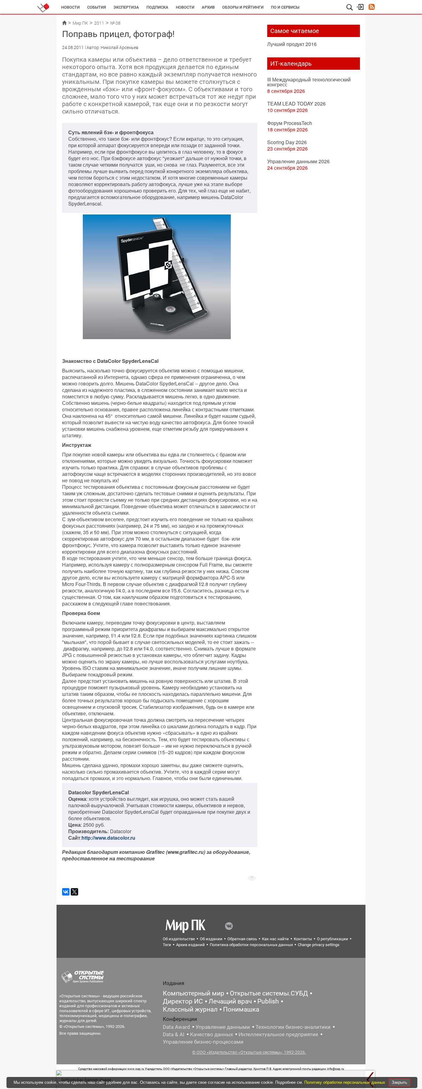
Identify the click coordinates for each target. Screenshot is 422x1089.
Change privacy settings (319, 944)
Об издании (211, 939)
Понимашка (241, 1009)
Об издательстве (179, 939)
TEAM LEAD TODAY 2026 (296, 103)
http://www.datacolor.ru (108, 837)
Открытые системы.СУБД (269, 993)
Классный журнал (190, 1009)
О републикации (332, 939)
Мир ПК (80, 23)
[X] (74, 892)
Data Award (176, 1027)
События (96, 7)
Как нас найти (275, 939)
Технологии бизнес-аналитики (293, 1027)
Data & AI (173, 1034)
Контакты (303, 939)
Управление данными (223, 1027)
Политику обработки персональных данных (345, 1082)
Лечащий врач (230, 1001)
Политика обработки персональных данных (251, 944)
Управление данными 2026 (298, 161)
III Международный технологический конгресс (309, 82)
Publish (268, 1001)
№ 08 (115, 23)
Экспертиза (126, 7)
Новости (70, 7)
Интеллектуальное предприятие (278, 1034)
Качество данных (211, 1034)
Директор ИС (183, 1001)
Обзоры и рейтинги (243, 7)
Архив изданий (190, 944)
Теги (167, 944)
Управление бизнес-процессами (203, 1042)
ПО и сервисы (285, 7)
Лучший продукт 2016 (292, 44)
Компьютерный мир (193, 993)
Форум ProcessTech (289, 123)
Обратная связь (242, 939)
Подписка (157, 7)
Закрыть (399, 1082)
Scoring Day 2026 (287, 142)
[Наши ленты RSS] (371, 7)
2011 (99, 23)
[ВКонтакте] (66, 892)
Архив (208, 7)
